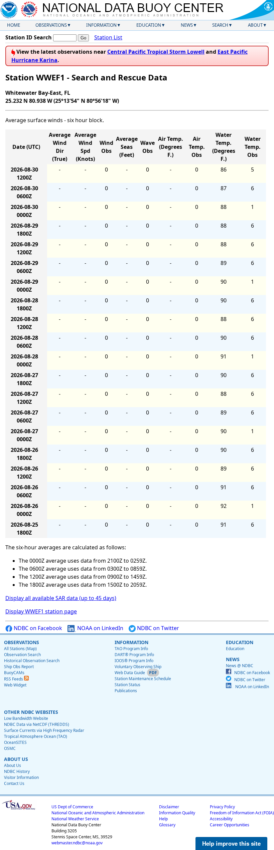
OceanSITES (15, 742)
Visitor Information (21, 777)
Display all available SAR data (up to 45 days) (60, 598)
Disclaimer (169, 807)
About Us (12, 765)
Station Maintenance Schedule (143, 678)
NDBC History (17, 771)
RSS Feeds (14, 679)
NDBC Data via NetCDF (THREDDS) (36, 724)
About (255, 25)
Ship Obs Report (19, 666)
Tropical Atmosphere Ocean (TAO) (35, 736)
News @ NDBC (239, 665)
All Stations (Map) (20, 648)
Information (101, 25)
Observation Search (22, 654)
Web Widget (15, 685)
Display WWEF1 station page (41, 611)
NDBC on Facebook (37, 628)
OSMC (10, 748)
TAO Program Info (131, 648)
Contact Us (14, 783)
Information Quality (177, 813)
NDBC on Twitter (157, 628)
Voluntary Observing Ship (138, 666)
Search (220, 25)
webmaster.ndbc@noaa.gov (77, 843)
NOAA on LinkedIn (99, 628)
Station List (108, 37)
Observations (51, 25)
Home (13, 25)
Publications (126, 690)
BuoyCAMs (14, 672)
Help (163, 819)
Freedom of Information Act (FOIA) (242, 813)
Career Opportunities (229, 825)
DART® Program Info (134, 654)
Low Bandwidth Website (26, 718)
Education (148, 25)
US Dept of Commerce (72, 807)
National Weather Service (75, 819)
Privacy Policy (222, 807)
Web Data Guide (130, 672)
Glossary (167, 825)
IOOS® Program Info (134, 660)
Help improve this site (231, 843)
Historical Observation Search (31, 660)
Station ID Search (28, 37)
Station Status (127, 684)
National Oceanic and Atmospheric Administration (97, 813)
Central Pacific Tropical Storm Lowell (155, 51)
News (187, 25)
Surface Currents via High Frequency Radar (44, 730)
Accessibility (221, 819)
